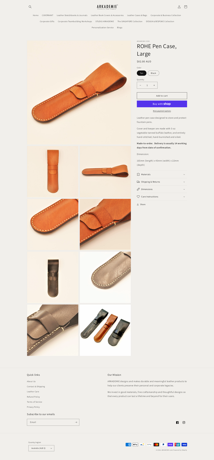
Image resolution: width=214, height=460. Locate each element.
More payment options (162, 111)
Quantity (140, 79)
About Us (31, 381)
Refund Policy (33, 396)
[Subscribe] (76, 422)
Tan (141, 73)
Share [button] (143, 204)
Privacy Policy (33, 407)
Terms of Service (34, 402)
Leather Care (33, 391)
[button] (30, 7)
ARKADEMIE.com (167, 450)
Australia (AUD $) (38, 448)
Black (153, 73)
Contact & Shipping (36, 386)
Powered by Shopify (180, 450)
